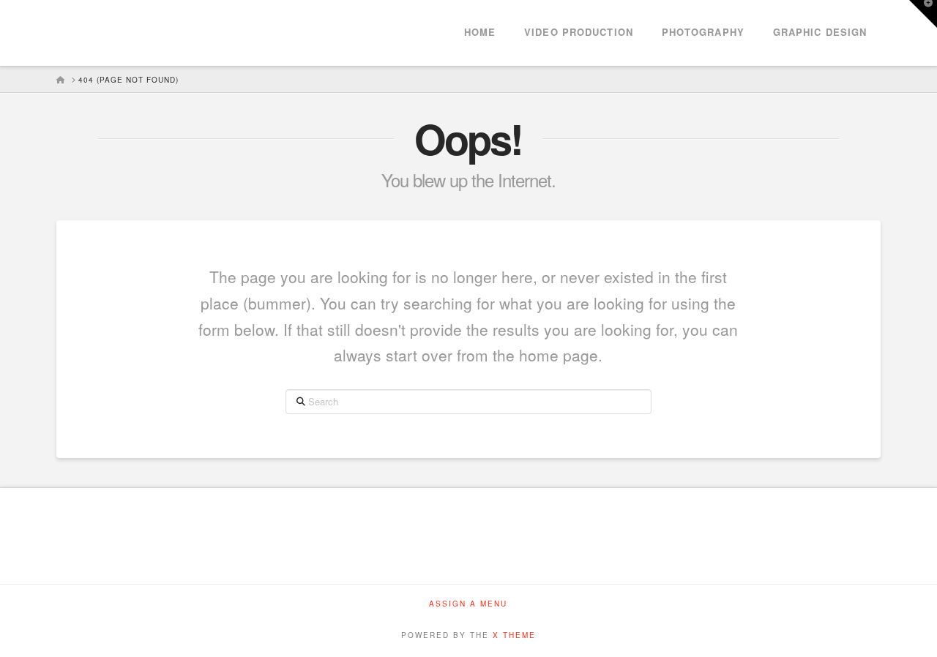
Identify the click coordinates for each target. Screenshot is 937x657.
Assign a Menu (468, 604)
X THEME (514, 635)
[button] (923, 14)
